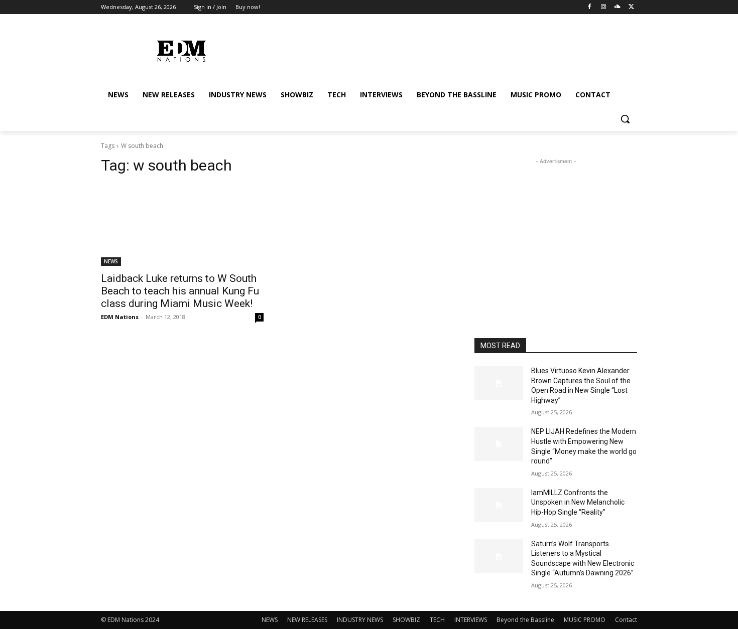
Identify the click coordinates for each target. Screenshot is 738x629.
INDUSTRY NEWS (360, 619)
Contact (626, 619)
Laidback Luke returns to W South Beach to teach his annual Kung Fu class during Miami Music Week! (180, 290)
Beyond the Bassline (525, 619)
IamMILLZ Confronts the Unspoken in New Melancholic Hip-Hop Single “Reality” (578, 502)
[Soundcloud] (617, 7)
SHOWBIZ (406, 619)
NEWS (111, 261)
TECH (437, 619)
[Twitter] (631, 7)
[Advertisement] (555, 229)
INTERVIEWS (470, 619)
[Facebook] (589, 7)
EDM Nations (120, 317)
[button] (625, 119)
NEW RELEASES (307, 619)
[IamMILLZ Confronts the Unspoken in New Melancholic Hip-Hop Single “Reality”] (498, 505)
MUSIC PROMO (584, 619)
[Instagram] (603, 7)
